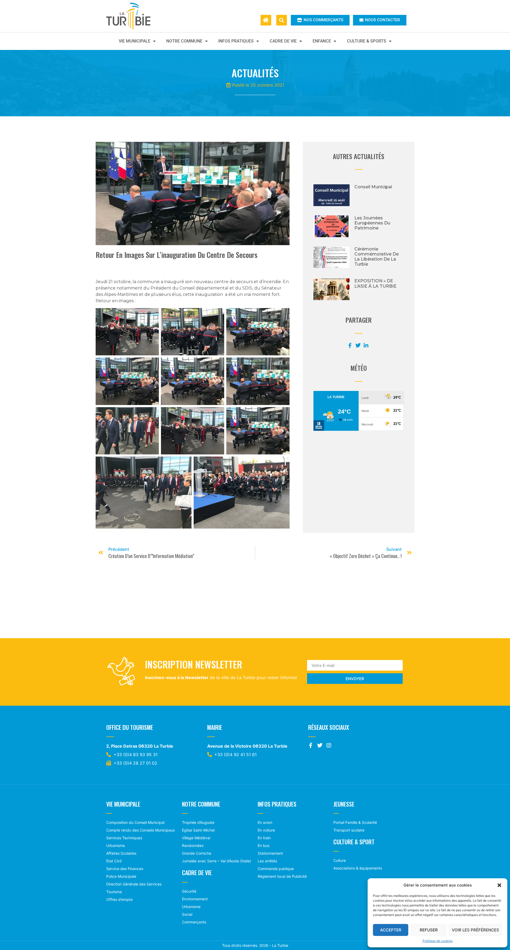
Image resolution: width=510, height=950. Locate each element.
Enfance (322, 41)
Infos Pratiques (236, 41)
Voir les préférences (475, 929)
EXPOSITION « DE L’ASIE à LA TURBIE (375, 283)
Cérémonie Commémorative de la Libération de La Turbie (376, 256)
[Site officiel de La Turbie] (134, 16)
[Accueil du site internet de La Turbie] (266, 20)
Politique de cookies (438, 941)
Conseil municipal (373, 186)
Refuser (429, 929)
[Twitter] (319, 745)
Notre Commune (184, 41)
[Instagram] (329, 745)
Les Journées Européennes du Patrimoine (372, 223)
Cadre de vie (283, 41)
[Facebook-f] (310, 745)
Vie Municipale (134, 41)
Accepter (390, 929)
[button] (499, 885)
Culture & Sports (366, 41)
